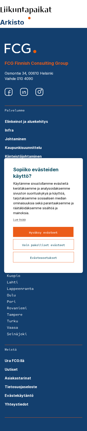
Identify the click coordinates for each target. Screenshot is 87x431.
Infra (9, 130)
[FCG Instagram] (39, 94)
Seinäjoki (17, 334)
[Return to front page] (18, 19)
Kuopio (13, 275)
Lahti (12, 282)
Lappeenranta (20, 288)
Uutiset (11, 369)
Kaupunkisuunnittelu (23, 147)
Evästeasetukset (43, 257)
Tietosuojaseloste (21, 387)
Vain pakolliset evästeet (43, 245)
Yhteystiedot (16, 404)
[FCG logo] (20, 52)
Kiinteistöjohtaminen (23, 156)
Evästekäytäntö (19, 395)
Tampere (15, 314)
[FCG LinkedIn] (24, 94)
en (69, 16)
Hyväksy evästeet (43, 232)
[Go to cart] (59, 16)
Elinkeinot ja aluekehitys (26, 121)
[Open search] (48, 16)
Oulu (11, 295)
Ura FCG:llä (14, 360)
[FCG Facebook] (9, 94)
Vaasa (12, 327)
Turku (12, 321)
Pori (11, 301)
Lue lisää (19, 219)
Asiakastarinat (18, 378)
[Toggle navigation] (79, 16)
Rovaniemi (17, 308)
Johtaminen (15, 139)
